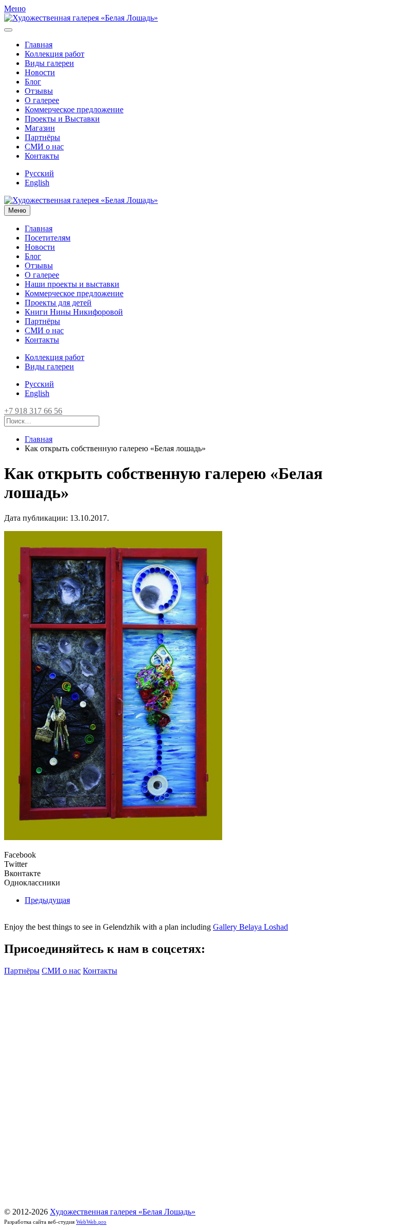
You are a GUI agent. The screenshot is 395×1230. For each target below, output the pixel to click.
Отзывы (39, 91)
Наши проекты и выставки (72, 284)
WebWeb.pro (91, 1222)
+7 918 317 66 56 (33, 410)
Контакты (42, 155)
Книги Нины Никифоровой (74, 312)
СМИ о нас (44, 146)
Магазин (40, 128)
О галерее (42, 100)
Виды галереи (49, 63)
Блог (33, 81)
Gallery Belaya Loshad (250, 926)
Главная (38, 44)
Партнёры (42, 137)
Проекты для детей (58, 302)
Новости (40, 72)
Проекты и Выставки (62, 118)
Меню (17, 210)
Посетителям (47, 237)
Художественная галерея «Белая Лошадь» (122, 1211)
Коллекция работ (54, 53)
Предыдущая (47, 900)
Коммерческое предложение (74, 109)
